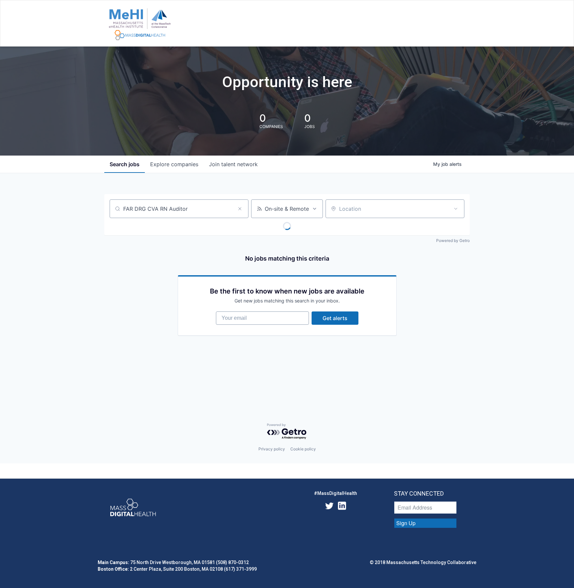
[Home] (140, 24)
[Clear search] (240, 208)
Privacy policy (271, 448)
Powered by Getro (453, 240)
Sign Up (406, 523)
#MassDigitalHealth (335, 493)
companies (174, 164)
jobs (125, 164)
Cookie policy (303, 448)
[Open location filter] (455, 208)
